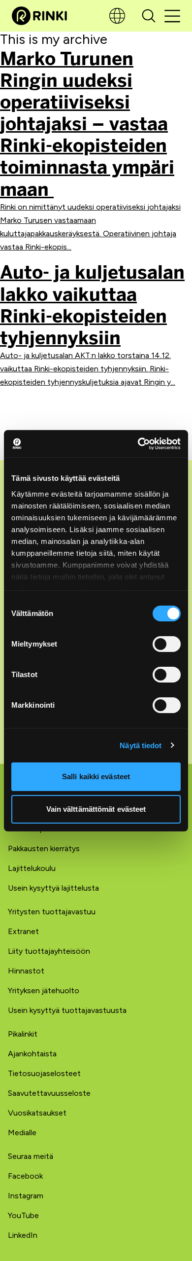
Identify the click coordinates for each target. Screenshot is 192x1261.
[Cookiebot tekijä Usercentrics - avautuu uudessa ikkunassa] (138, 443)
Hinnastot (26, 970)
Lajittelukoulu (32, 868)
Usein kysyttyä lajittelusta (53, 888)
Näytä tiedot (140, 745)
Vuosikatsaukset (37, 1112)
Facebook (25, 1176)
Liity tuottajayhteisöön (49, 951)
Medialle (22, 1132)
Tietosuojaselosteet (44, 1073)
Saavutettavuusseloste (49, 1093)
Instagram (25, 1195)
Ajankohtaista (32, 1053)
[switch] (167, 644)
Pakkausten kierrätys (44, 848)
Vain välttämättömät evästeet (96, 809)
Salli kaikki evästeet (96, 776)
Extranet (23, 931)
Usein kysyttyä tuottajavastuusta (67, 1010)
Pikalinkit (22, 1034)
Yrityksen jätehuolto (43, 990)
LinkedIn (22, 1235)
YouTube (23, 1215)
